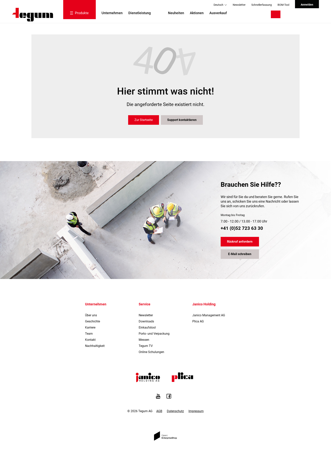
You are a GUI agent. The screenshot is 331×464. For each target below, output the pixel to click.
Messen (144, 340)
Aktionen (197, 13)
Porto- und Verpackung (154, 333)
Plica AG (198, 321)
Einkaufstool (147, 327)
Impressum (196, 411)
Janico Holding (203, 304)
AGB (159, 411)
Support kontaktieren (182, 120)
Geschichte (92, 321)
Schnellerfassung (261, 4)
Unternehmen (112, 13)
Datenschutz (175, 411)
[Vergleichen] (289, 14)
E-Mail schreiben (239, 254)
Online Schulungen (151, 352)
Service (144, 304)
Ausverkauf (218, 13)
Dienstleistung (139, 13)
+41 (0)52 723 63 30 (242, 228)
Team (89, 333)
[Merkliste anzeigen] (298, 14)
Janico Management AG (208, 315)
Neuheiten (176, 13)
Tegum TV (146, 346)
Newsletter (239, 4)
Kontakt (90, 340)
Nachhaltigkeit (95, 346)
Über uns (91, 315)
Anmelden (307, 4)
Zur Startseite (143, 120)
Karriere (90, 327)
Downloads (146, 321)
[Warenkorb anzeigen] (310, 14)
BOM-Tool (283, 4)
